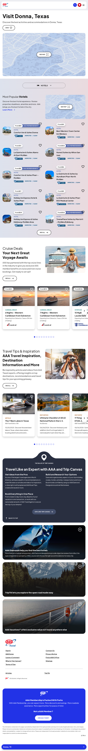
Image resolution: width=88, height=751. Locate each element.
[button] (34, 336)
